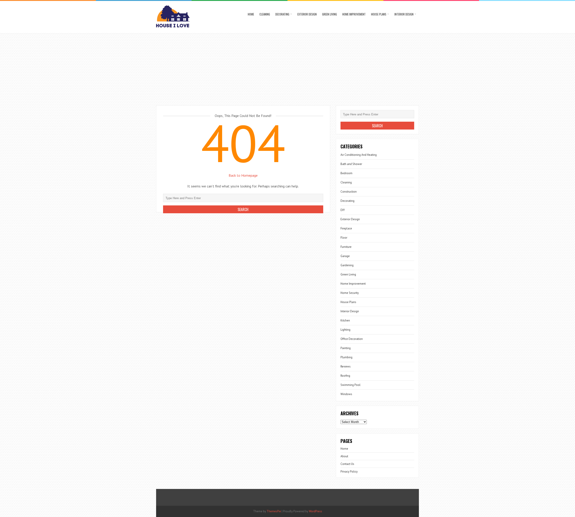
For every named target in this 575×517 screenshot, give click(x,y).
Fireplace (346, 228)
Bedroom (346, 173)
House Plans (378, 14)
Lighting (345, 330)
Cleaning (264, 14)
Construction (349, 192)
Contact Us (347, 464)
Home (251, 14)
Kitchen (345, 320)
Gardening (347, 265)
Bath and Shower (351, 164)
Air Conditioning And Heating (359, 155)
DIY (343, 210)
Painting (346, 348)
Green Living (329, 14)
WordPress (315, 511)
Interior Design (404, 14)
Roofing (345, 376)
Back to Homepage (243, 175)
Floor (344, 238)
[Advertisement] (287, 67)
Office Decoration (352, 339)
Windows (346, 394)
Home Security (350, 293)
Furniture (346, 247)
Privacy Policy (349, 471)
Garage (345, 256)
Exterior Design (307, 14)
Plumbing (346, 357)
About (344, 456)
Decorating (282, 14)
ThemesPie (274, 511)
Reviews (346, 366)
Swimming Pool (350, 385)
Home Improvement (354, 14)
